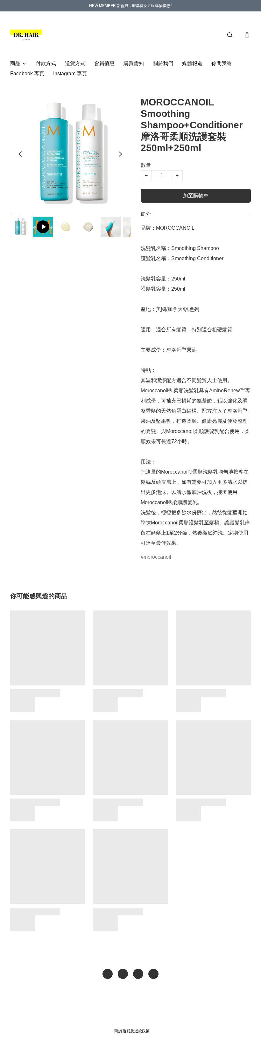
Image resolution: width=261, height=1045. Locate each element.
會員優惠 (104, 63)
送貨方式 (75, 63)
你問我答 (221, 63)
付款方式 (46, 63)
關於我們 (163, 63)
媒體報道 (192, 63)
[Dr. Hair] (26, 35)
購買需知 (133, 63)
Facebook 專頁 (27, 73)
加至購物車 (195, 195)
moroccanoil (157, 557)
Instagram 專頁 (70, 73)
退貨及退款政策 (136, 1031)
